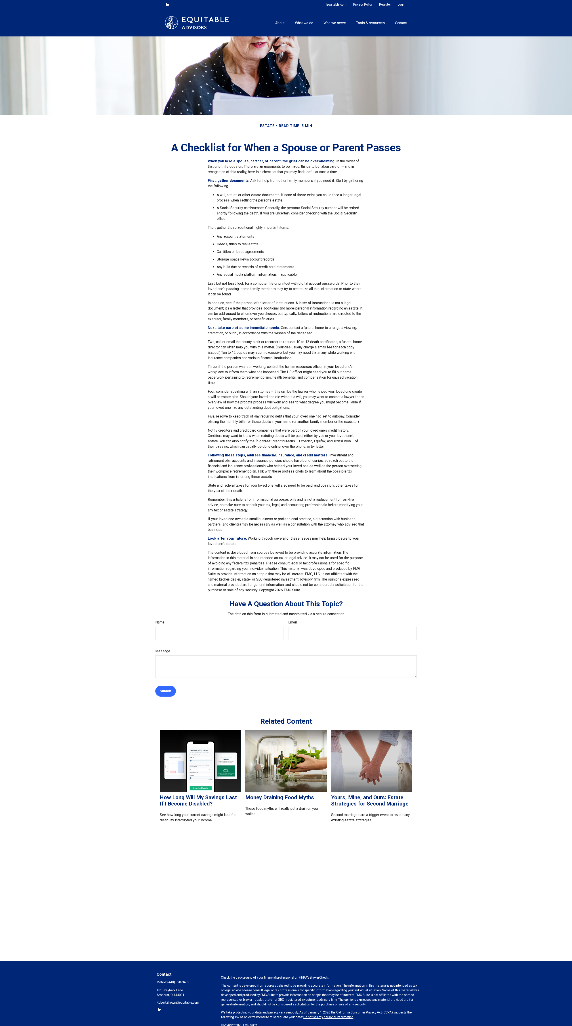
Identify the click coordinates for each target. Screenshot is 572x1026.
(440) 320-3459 (178, 982)
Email (292, 622)
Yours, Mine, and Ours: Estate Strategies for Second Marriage (369, 800)
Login (401, 4)
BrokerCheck (319, 977)
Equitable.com (336, 4)
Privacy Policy (362, 4)
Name (159, 622)
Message (162, 651)
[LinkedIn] (167, 4)
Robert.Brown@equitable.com (178, 1002)
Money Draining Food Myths (279, 797)
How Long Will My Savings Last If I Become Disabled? (198, 800)
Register (385, 4)
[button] (279, 23)
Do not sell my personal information (328, 1017)
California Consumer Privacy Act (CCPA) (364, 1012)
